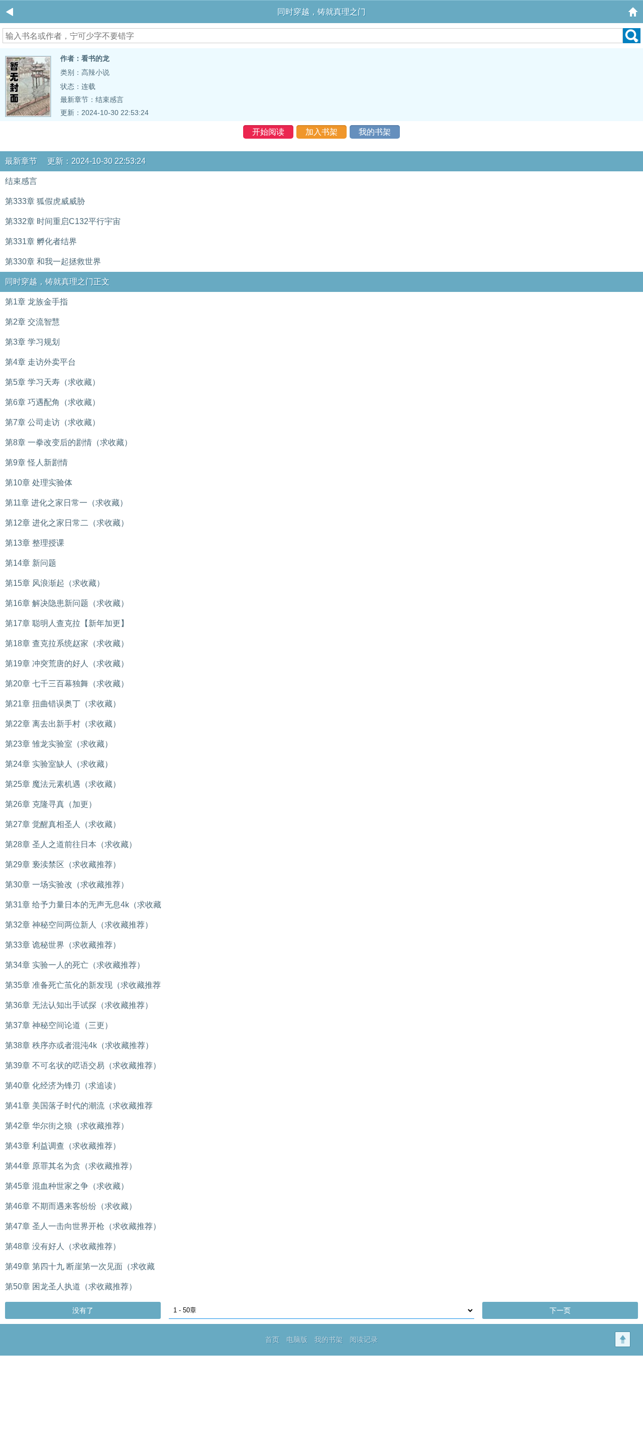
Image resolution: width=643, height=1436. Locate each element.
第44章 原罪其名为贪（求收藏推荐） (71, 1166)
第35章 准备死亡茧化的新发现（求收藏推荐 (83, 985)
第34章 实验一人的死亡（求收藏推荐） (75, 965)
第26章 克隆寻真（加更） (50, 804)
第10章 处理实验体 (38, 482)
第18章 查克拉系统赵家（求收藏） (67, 643)
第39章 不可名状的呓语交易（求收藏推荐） (83, 1065)
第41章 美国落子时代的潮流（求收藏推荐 (79, 1105)
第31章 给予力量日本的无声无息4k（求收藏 (83, 904)
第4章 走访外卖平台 (40, 362)
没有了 (82, 1310)
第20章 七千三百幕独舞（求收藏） (67, 683)
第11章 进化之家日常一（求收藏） (66, 502)
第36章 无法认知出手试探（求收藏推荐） (79, 1005)
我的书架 (375, 132)
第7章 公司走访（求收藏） (52, 422)
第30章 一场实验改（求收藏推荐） (67, 884)
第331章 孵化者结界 (41, 241)
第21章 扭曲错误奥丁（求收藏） (63, 703)
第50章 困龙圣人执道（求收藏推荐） (71, 1286)
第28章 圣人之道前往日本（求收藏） (71, 844)
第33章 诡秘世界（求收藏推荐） (63, 945)
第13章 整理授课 (34, 543)
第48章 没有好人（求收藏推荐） (63, 1246)
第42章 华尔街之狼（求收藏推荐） (67, 1125)
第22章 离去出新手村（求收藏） (63, 724)
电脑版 (296, 1340)
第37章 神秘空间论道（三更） (59, 1025)
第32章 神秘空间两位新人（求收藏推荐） (79, 924)
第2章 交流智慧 (32, 322)
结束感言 (109, 99)
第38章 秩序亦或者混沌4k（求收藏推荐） (79, 1045)
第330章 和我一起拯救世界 (53, 261)
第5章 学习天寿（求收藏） (52, 382)
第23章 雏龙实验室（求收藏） (59, 744)
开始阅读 (268, 132)
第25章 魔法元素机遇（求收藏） (63, 784)
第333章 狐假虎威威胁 (45, 201)
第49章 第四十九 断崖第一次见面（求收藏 (80, 1266)
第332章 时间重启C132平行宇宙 (63, 221)
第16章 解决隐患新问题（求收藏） (67, 603)
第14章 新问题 (30, 563)
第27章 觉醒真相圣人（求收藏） (63, 824)
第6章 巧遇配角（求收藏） (52, 402)
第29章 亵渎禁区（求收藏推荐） (63, 864)
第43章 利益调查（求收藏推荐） (63, 1146)
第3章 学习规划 (32, 342)
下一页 (560, 1310)
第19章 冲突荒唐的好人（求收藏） (67, 663)
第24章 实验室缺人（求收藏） (59, 764)
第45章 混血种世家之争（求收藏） (67, 1186)
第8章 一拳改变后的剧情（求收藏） (68, 442)
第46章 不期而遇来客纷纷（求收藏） (71, 1206)
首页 (272, 1340)
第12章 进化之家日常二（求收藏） (67, 523)
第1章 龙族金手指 (36, 301)
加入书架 (321, 132)
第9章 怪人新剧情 (36, 462)
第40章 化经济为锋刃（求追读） (63, 1085)
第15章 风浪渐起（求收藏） (54, 583)
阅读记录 (364, 1340)
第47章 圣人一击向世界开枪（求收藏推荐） (83, 1226)
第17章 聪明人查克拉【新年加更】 (67, 623)
